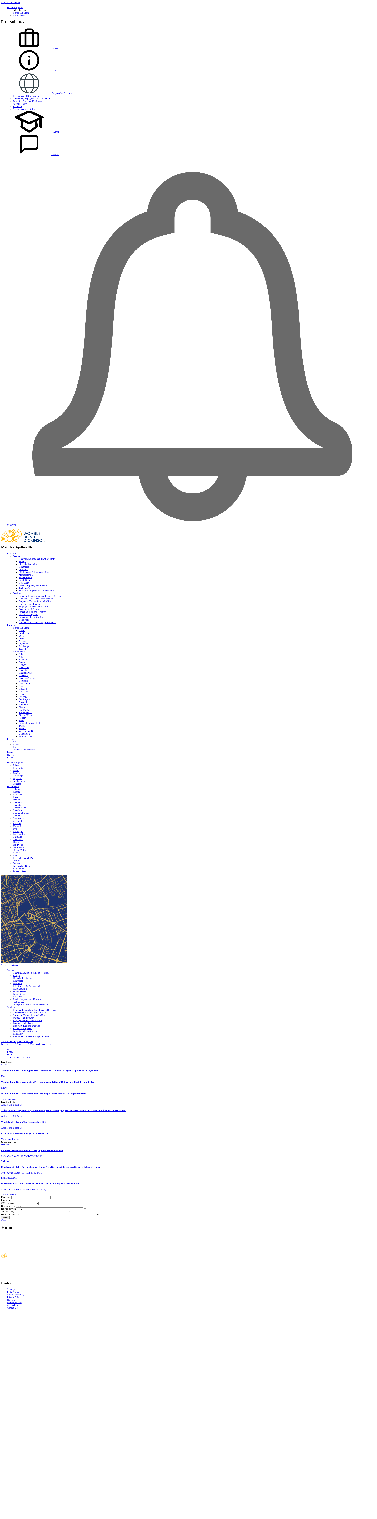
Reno (21, 720)
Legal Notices (13, 1292)
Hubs (15, 747)
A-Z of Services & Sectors (40, 1044)
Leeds (21, 635)
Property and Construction (31, 617)
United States (19, 15)
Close (3, 1220)
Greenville (24, 686)
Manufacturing (26, 575)
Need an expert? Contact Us (14, 1044)
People (10, 752)
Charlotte (23, 670)
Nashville (23, 702)
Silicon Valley (25, 715)
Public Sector (25, 580)
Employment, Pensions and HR (33, 606)
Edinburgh (24, 633)
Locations (11, 625)
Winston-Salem (26, 736)
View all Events (8, 1194)
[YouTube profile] (183, 1491)
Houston (23, 688)
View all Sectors (8, 1041)
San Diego (24, 710)
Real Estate (24, 582)
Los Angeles (24, 699)
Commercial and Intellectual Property (36, 598)
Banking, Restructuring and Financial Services (40, 596)
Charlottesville (25, 673)
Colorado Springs (27, 678)
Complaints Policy (15, 1294)
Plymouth (23, 643)
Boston (22, 662)
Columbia (23, 680)
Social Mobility (20, 104)
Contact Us (12, 1308)
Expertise (11, 553)
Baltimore (23, 659)
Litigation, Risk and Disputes (32, 612)
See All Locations (9, 965)
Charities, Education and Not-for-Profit (37, 559)
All (14, 741)
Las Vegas (23, 696)
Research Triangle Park (29, 723)
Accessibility (13, 1305)
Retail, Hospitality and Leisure (33, 585)
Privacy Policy (14, 1297)
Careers (10, 755)
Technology (24, 588)
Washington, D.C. (27, 731)
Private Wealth (25, 577)
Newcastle (24, 641)
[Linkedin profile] (2, 1491)
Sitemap (11, 1289)
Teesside (23, 649)
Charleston (24, 667)
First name (6, 1197)
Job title (4, 1211)
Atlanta (22, 657)
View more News (9, 1099)
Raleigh (22, 718)
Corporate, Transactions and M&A (35, 601)
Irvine (21, 694)
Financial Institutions (28, 564)
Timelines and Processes (24, 749)
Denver (22, 665)
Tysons (22, 726)
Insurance (23, 569)
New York (23, 704)
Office (4, 1203)
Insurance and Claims (29, 609)
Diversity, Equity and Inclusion (27, 101)
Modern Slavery (14, 1302)
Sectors (16, 556)
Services (17, 593)
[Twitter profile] (92, 1491)
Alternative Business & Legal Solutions (37, 622)
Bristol (22, 630)
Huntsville (23, 691)
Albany (22, 654)
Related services (8, 1209)
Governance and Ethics (24, 109)
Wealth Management (28, 614)
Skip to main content (10, 2)
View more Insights (10, 1139)
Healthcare (24, 567)
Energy (22, 561)
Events (16, 744)
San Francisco (25, 712)
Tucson (22, 728)
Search (10, 757)
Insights (10, 739)
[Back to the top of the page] (23, 1516)
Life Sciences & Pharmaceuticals (34, 572)
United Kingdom (15, 7)
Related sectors (8, 1206)
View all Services (25, 1041)
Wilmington (24, 733)
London (22, 638)
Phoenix (23, 707)
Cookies (11, 1300)
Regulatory (24, 620)
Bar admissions (8, 1214)
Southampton (25, 646)
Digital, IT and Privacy (29, 604)
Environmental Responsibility (26, 96)
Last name (6, 1200)
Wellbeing (17, 106)
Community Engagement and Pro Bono (31, 98)
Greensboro (24, 683)
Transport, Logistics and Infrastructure (36, 590)
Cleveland (23, 675)
